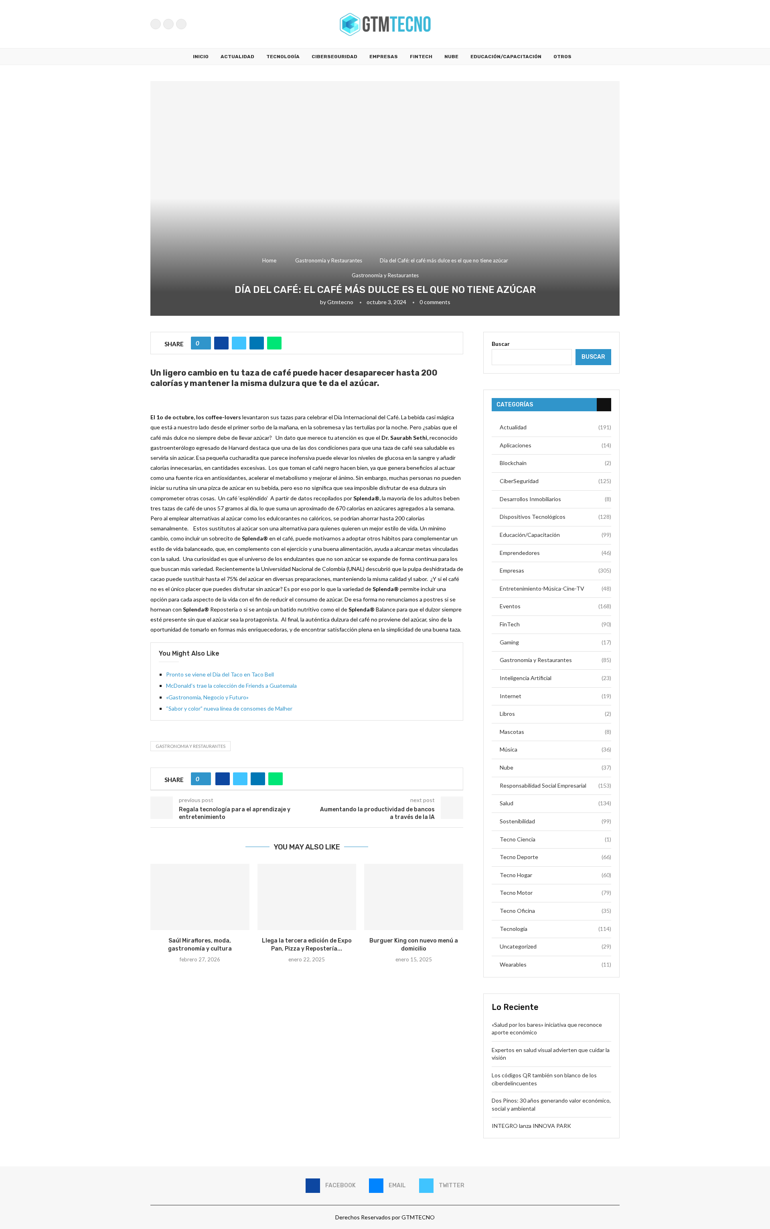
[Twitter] (181, 24)
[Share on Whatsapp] (274, 343)
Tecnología (283, 56)
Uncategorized (555, 946)
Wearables (555, 964)
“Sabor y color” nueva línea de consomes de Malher (229, 708)
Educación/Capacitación (505, 56)
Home (269, 260)
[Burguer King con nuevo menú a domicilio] (413, 897)
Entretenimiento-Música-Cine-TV (555, 588)
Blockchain (555, 462)
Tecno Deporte (555, 856)
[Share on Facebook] (221, 343)
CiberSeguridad (334, 56)
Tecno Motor (555, 892)
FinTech (421, 56)
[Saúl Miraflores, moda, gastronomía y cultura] (199, 897)
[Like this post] (203, 343)
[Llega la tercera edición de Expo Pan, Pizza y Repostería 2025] (307, 897)
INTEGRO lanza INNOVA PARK (531, 1125)
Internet (555, 696)
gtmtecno (340, 302)
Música (555, 749)
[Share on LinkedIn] (256, 343)
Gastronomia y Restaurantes (190, 746)
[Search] (616, 23)
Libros (555, 713)
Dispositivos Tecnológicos (555, 516)
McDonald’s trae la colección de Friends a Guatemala (231, 685)
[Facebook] (155, 24)
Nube (451, 56)
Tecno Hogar (555, 874)
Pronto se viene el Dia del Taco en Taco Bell (220, 674)
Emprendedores (555, 552)
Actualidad (237, 56)
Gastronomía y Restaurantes (328, 260)
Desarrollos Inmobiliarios (555, 499)
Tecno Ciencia (555, 839)
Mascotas (555, 731)
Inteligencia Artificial (555, 677)
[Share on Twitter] (239, 343)
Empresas (383, 56)
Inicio (201, 56)
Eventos (555, 606)
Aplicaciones (555, 445)
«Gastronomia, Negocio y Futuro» (207, 697)
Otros (562, 56)
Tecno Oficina (555, 910)
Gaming (555, 642)
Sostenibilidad (555, 821)
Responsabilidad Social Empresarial (555, 785)
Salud (555, 803)
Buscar (501, 343)
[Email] (168, 24)
